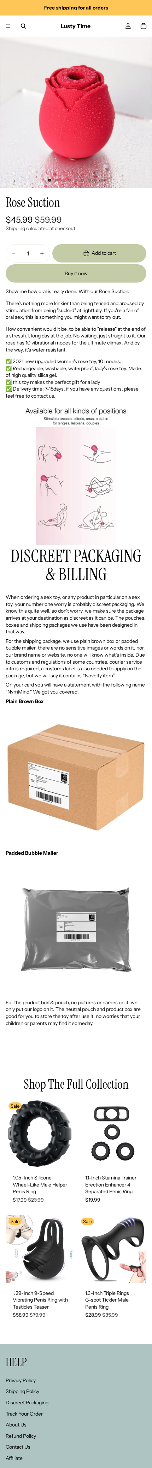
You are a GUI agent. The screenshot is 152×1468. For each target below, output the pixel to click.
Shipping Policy (22, 1391)
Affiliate (14, 1458)
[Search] (23, 26)
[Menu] (8, 26)
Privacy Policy (21, 1380)
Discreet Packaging (27, 1402)
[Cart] (143, 26)
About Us (16, 1425)
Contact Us (18, 1447)
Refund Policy (21, 1435)
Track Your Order (24, 1413)
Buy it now (76, 273)
